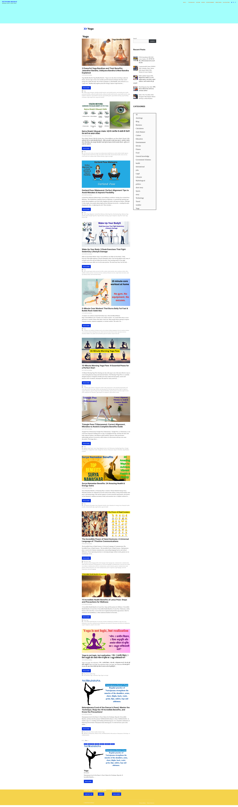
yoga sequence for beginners (102, 392)
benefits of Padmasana (108, 621)
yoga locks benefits (100, 97)
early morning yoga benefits (119, 387)
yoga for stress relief (95, 624)
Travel (138, 201)
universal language (92, 569)
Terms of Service (150, 803)
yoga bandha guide (107, 95)
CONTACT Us (88, 794)
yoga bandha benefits (122, 94)
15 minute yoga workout (89, 387)
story (137, 194)
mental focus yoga (94, 154)
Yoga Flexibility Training (102, 215)
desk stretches (111, 271)
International (140, 167)
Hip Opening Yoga (117, 214)
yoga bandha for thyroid (96, 95)
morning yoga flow (104, 389)
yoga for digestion (86, 390)
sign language (118, 567)
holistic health (121, 153)
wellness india (93, 156)
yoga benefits (98, 507)
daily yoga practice (108, 387)
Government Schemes (143, 160)
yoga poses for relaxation (90, 392)
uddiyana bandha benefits (96, 94)
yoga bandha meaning (116, 95)
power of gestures (111, 567)
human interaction (90, 567)
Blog (184, 2)
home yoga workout (94, 389)
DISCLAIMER (116, 794)
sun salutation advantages (89, 505)
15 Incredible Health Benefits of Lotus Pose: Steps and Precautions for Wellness (104, 601)
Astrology (139, 118)
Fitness (87, 673)
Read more (86, 87)
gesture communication (120, 566)
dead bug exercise (96, 332)
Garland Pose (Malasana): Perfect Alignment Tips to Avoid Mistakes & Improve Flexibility (105, 191)
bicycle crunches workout (123, 330)
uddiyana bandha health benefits (110, 94)
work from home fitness (95, 274)
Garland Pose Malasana (100, 214)
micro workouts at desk (120, 271)
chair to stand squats (88, 271)
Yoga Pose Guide (121, 215)
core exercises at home (87, 332)
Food (137, 153)
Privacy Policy (142, 803)
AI (137, 114)
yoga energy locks (91, 97)
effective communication (100, 566)
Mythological (140, 181)
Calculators (140, 128)
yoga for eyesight (109, 156)
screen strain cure (86, 156)
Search (135, 38)
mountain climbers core (87, 333)
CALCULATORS (226, 2)
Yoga (85, 91)
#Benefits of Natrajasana (89, 733)
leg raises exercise (122, 332)
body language (102, 562)
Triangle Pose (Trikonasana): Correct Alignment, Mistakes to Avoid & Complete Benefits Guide (103, 425)
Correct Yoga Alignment (89, 214)
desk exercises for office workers (100, 271)
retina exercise (124, 154)
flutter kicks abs (104, 332)
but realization (87, 675)
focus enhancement (102, 153)
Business (139, 125)
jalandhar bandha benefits (100, 92)
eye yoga (96, 153)
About (101, 794)
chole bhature (140, 132)
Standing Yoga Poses (119, 448)
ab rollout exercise (99, 330)
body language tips (110, 562)
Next (87, 740)
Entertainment (210, 2)
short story (139, 187)
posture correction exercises (96, 272)
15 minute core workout (89, 330)
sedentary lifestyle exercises (109, 272)
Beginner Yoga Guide (88, 448)
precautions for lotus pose (111, 623)
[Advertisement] (119, 14)
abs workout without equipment (110, 330)
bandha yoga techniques (89, 92)
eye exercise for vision (89, 153)
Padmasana (102, 623)
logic (91, 675)
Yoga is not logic (104, 675)
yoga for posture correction (116, 390)
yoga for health (104, 507)
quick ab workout (107, 333)
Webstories (219, 2)
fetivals (138, 146)
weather (138, 205)
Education (86, 561)
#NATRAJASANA (106, 733)
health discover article (112, 153)
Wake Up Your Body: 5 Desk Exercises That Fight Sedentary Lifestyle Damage (104, 250)
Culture (198, 2)
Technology (191, 2)
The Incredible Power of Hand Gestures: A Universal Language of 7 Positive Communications (105, 540)
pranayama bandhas (86, 94)
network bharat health (115, 154)
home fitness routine (112, 332)
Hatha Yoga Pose (109, 214)
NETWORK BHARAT (9, 1)
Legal (138, 174)
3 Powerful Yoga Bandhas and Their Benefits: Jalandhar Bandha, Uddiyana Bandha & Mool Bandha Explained (105, 70)
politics (138, 184)
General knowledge (142, 156)
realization (95, 675)
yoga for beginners (113, 215)
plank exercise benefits (98, 333)
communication (118, 562)
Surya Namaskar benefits (100, 505)
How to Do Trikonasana (109, 448)
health (91, 673)
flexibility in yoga (117, 621)
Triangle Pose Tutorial (102, 449)
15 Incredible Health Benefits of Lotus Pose (93, 621)
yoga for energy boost (95, 390)
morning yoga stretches (113, 389)
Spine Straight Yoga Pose (91, 215)
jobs (137, 170)
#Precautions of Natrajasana (116, 733)
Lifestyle (100, 732)
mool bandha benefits (111, 92)
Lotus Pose (89, 623)
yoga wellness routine (114, 392)
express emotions (110, 566)
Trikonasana (110, 449)
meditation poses (96, 623)
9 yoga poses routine (99, 387)
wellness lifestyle (100, 156)
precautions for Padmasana (124, 623)
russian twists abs (115, 333)
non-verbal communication (100, 567)
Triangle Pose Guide (92, 449)
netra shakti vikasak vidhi (104, 154)
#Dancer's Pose (98, 733)
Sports (203, 2)
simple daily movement (121, 272)
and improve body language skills (91, 562)
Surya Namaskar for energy (113, 505)
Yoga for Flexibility (105, 390)
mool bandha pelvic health (122, 92)
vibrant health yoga (90, 507)
